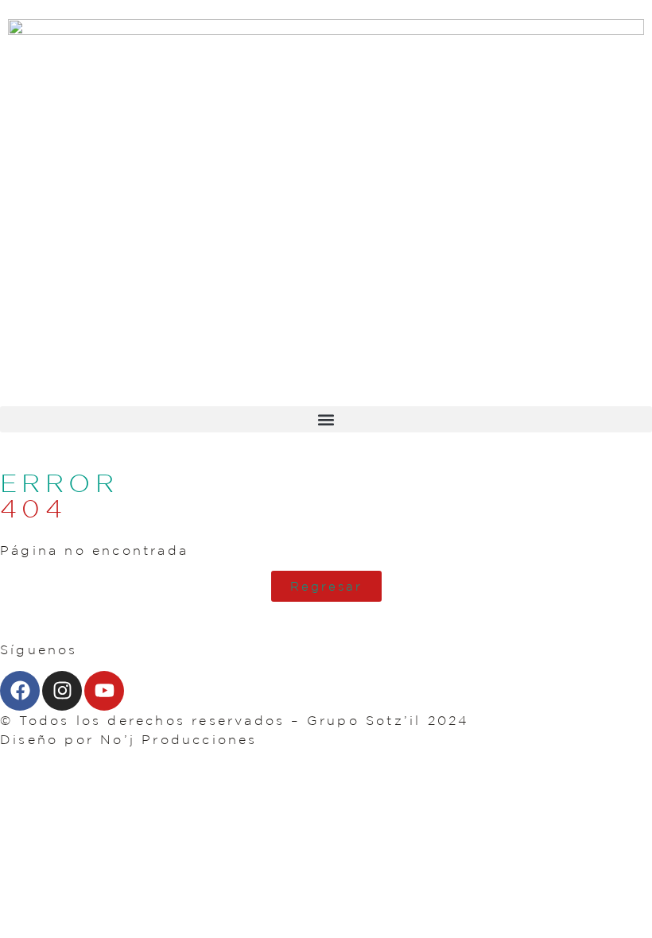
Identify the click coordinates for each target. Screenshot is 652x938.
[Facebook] (20, 691)
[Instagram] (62, 691)
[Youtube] (104, 691)
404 (33, 508)
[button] (326, 419)
